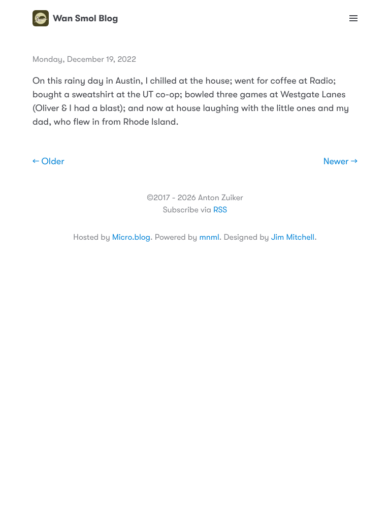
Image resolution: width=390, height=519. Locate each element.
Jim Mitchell (292, 237)
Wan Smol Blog (85, 18)
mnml (209, 237)
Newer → (340, 162)
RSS (220, 209)
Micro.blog (131, 237)
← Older (48, 162)
